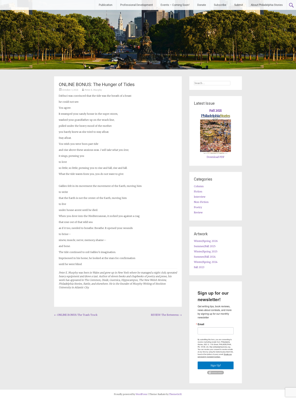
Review (198, 212)
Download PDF (215, 156)
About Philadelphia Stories (267, 4)
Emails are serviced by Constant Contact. (215, 355)
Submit (238, 4)
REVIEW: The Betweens (166, 314)
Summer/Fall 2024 (205, 256)
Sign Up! (216, 365)
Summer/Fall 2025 (205, 246)
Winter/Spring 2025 (205, 251)
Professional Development (136, 4)
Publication (105, 4)
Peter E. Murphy (93, 89)
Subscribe (220, 4)
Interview (199, 196)
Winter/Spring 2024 (206, 261)
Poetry (198, 207)
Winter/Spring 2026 (206, 241)
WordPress (141, 394)
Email (201, 324)
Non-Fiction (201, 202)
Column (199, 186)
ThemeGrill (175, 394)
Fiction (198, 191)
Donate (201, 4)
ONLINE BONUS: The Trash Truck (75, 314)
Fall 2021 (215, 110)
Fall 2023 (199, 267)
